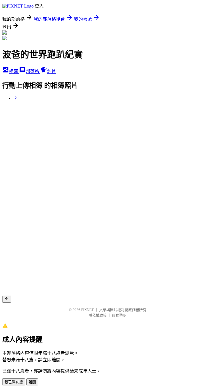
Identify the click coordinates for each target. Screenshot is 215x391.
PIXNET (87, 310)
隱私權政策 (97, 315)
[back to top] (6, 299)
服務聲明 (119, 315)
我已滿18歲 (13, 382)
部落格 (33, 71)
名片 (51, 71)
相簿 (14, 71)
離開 (32, 382)
